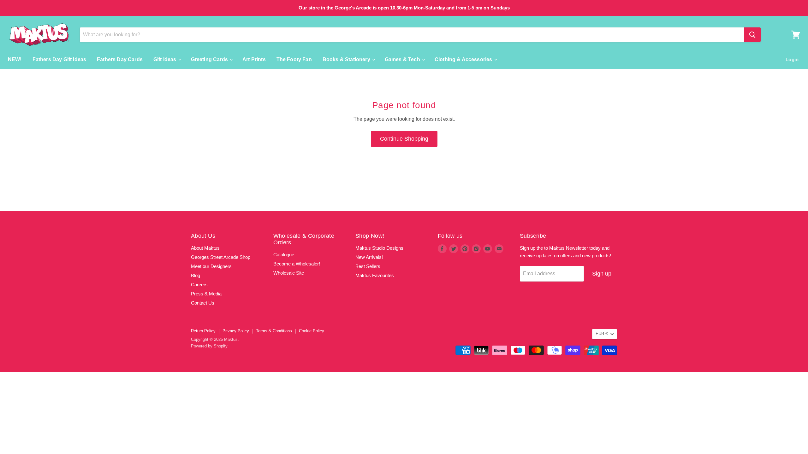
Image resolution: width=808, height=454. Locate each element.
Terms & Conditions (274, 331)
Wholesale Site (288, 273)
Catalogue (283, 254)
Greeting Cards (210, 59)
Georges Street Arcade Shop (220, 257)
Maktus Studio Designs (379, 248)
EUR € (602, 333)
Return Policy (203, 331)
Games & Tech (403, 59)
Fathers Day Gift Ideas (59, 59)
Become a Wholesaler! (296, 263)
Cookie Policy (311, 331)
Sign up (601, 274)
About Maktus (205, 248)
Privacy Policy (236, 331)
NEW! (15, 59)
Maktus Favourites (374, 275)
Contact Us (202, 303)
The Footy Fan (294, 59)
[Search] (752, 34)
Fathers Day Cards (120, 59)
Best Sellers (367, 266)
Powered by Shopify (209, 346)
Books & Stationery (347, 59)
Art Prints (254, 59)
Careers (199, 284)
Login (792, 59)
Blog (195, 275)
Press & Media (206, 293)
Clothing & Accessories (464, 59)
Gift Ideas (165, 59)
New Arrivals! (369, 257)
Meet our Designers (211, 266)
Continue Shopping (404, 139)
